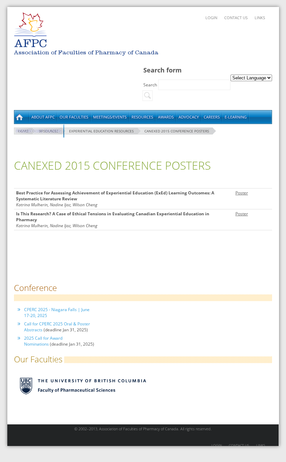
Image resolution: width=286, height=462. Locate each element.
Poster (241, 193)
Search (150, 85)
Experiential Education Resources (101, 131)
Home (21, 117)
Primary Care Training (38, 130)
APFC (30, 24)
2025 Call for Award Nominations (43, 341)
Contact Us (236, 17)
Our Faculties (74, 117)
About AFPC (43, 117)
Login (211, 17)
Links (260, 17)
